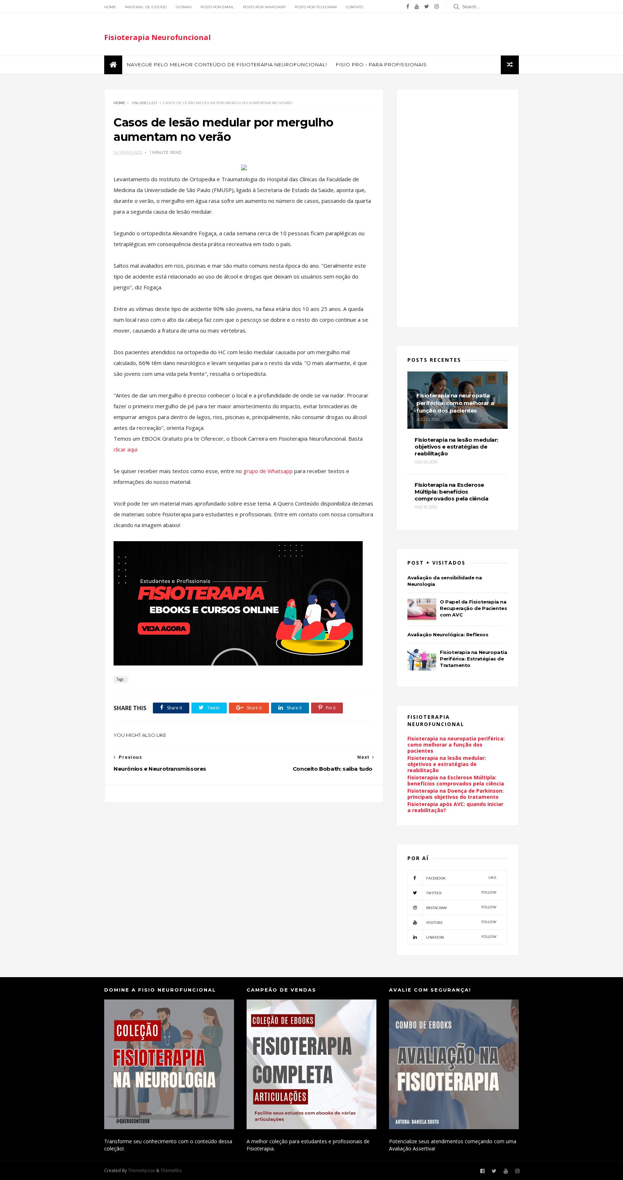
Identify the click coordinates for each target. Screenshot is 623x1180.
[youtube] (417, 6)
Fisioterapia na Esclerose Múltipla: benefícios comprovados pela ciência (455, 780)
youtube (461, 922)
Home (110, 7)
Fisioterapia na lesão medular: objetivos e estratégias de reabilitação (446, 764)
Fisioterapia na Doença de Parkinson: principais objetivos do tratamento (455, 793)
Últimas (183, 7)
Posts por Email (217, 7)
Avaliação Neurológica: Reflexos (448, 634)
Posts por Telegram (316, 7)
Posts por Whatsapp (264, 7)
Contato (354, 7)
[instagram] (436, 6)
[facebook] (407, 6)
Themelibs (171, 1170)
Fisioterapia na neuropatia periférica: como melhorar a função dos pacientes (456, 744)
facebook (461, 878)
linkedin (461, 937)
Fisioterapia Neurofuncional (157, 37)
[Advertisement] (244, 863)
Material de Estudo (146, 7)
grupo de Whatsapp (268, 471)
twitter (461, 892)
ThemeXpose (141, 1170)
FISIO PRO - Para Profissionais (381, 64)
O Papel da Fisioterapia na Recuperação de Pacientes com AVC (473, 608)
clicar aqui (125, 449)
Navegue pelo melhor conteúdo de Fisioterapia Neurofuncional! (227, 64)
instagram (461, 907)
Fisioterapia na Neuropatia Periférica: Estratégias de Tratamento (473, 658)
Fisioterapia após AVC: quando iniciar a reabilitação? (455, 807)
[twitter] (426, 6)
